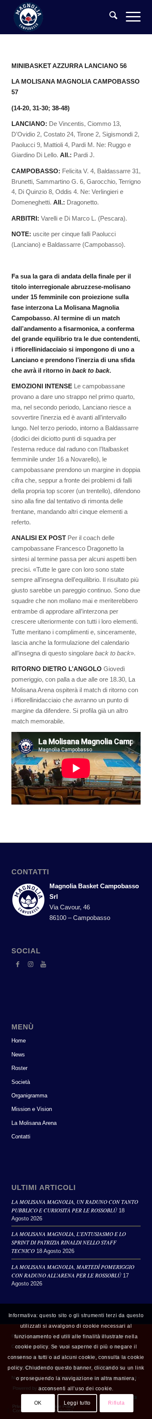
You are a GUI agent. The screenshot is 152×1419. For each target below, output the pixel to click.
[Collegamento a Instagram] (30, 964)
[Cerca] (109, 17)
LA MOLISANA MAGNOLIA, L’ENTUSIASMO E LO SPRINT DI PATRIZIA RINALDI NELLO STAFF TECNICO (68, 1242)
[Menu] (129, 17)
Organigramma (29, 1095)
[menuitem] (109, 17)
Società (20, 1082)
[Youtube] (43, 964)
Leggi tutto (77, 1403)
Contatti (20, 1136)
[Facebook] (17, 964)
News (18, 1054)
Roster (19, 1068)
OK (38, 1403)
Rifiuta (116, 1403)
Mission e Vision (31, 1109)
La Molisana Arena (34, 1123)
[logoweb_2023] (63, 17)
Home (18, 1040)
